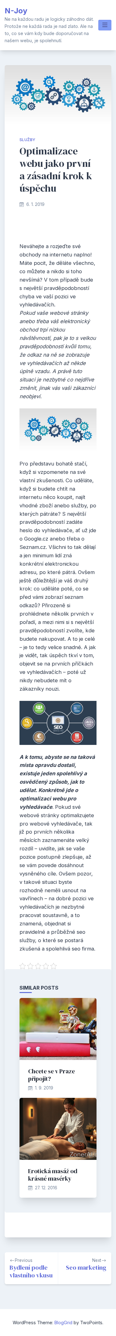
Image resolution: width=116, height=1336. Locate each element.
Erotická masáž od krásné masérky (52, 1174)
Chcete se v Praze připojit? (51, 1075)
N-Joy (16, 10)
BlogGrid (63, 1322)
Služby (27, 139)
